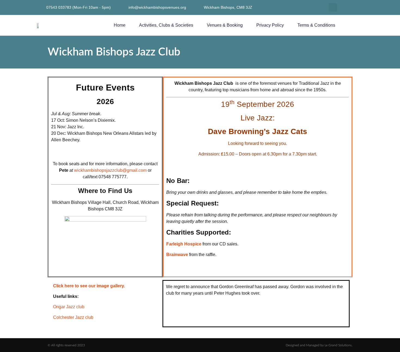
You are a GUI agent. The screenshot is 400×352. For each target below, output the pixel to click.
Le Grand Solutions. (338, 345)
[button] (333, 7)
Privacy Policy (270, 25)
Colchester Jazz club (73, 317)
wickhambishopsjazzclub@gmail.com (110, 170)
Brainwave (177, 254)
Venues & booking (225, 25)
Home (119, 25)
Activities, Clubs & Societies (166, 25)
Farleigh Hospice (183, 244)
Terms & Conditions (316, 25)
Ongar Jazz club (68, 306)
